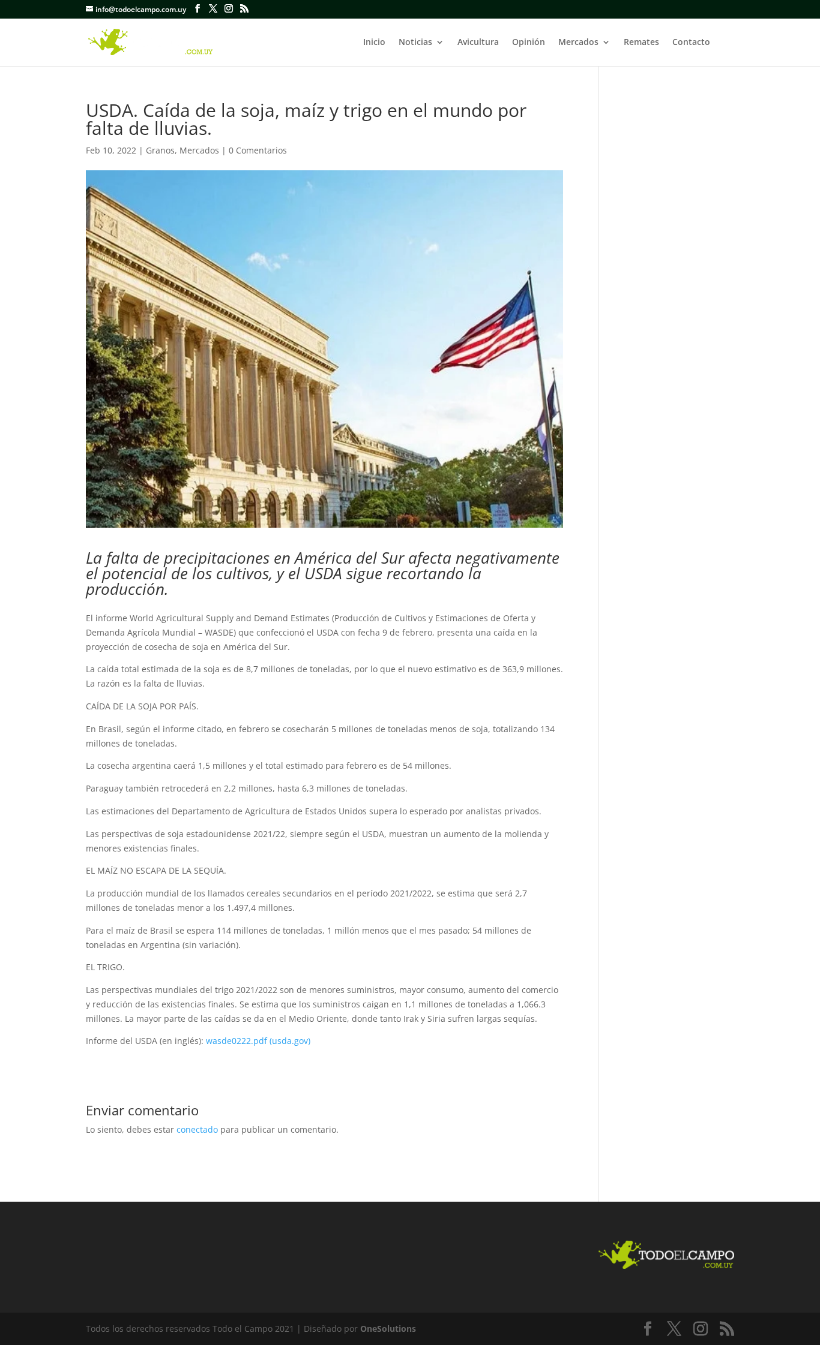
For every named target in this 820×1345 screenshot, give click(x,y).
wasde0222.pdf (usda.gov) (258, 1040)
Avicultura (478, 42)
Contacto (691, 42)
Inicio (374, 42)
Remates (641, 42)
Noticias (415, 42)
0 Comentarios (258, 150)
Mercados (578, 42)
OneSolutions (388, 1328)
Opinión (528, 42)
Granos (160, 150)
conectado (197, 1129)
